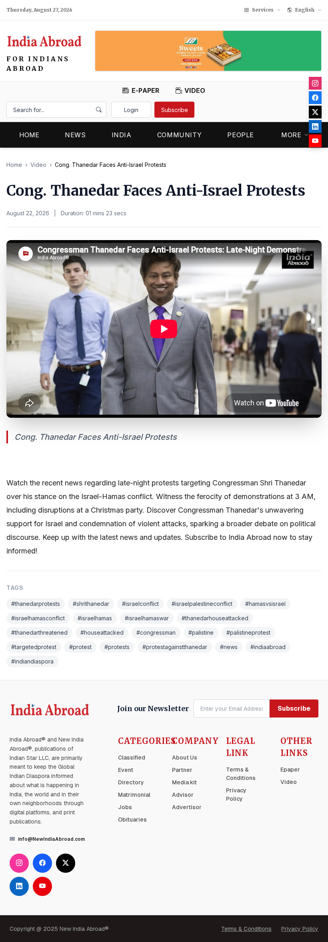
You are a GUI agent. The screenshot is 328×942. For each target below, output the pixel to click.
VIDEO (195, 90)
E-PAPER (145, 90)
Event (125, 770)
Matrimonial (134, 794)
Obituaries (132, 819)
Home (29, 135)
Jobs (125, 807)
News (75, 135)
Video (38, 164)
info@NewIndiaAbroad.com (51, 839)
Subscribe (174, 109)
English (304, 10)
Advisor (183, 794)
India (122, 135)
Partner (182, 770)
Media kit (184, 782)
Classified (131, 757)
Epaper (290, 769)
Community (179, 135)
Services (263, 10)
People (240, 135)
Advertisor (187, 807)
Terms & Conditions (246, 928)
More (291, 135)
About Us (184, 757)
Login (131, 109)
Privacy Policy (299, 928)
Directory (131, 782)
